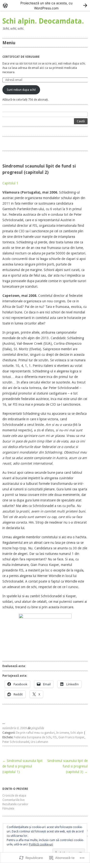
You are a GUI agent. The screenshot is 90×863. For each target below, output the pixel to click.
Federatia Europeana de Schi (32, 737)
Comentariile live (13, 800)
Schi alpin (76, 732)
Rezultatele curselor (15, 804)
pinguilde (37, 728)
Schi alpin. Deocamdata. (43, 21)
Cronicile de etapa (14, 795)
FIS (55, 737)
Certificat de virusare (21, 56)
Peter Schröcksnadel (15, 742)
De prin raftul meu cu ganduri (35, 732)
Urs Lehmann (39, 742)
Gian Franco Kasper (71, 737)
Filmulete (8, 808)
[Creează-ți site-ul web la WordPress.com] (45, 5)
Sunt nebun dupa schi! (21, 89)
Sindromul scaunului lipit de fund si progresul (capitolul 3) (67, 766)
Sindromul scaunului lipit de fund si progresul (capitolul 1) (22, 766)
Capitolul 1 (10, 183)
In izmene (62, 732)
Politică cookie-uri (41, 844)
